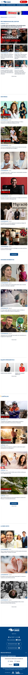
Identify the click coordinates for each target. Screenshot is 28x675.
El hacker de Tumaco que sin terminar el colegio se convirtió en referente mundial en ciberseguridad (14, 198)
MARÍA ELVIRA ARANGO (6, 373)
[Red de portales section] (26, 652)
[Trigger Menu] (2, 2)
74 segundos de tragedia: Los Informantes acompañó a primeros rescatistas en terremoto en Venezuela (12, 422)
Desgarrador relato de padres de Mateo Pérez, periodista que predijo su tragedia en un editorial (21, 56)
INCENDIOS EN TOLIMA (10, 4)
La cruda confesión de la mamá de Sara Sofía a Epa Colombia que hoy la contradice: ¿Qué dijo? (13, 285)
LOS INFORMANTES (4, 52)
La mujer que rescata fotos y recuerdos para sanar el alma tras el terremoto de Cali (13, 26)
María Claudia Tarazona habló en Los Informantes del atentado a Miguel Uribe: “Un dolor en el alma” (14, 552)
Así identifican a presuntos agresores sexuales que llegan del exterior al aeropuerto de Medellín (13, 223)
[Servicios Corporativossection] (26, 656)
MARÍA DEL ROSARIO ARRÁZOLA (20, 374)
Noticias (11, 661)
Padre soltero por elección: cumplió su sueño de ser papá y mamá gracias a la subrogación (13, 447)
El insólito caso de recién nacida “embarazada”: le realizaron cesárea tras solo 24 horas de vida (13, 577)
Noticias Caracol (4, 17)
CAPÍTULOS (3, 23)
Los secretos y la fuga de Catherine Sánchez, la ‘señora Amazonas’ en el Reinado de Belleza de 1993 (12, 122)
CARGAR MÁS (14, 254)
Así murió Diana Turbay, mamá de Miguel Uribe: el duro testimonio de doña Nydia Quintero (12, 602)
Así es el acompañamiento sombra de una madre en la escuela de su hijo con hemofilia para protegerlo (13, 147)
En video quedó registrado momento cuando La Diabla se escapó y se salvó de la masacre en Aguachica (13, 310)
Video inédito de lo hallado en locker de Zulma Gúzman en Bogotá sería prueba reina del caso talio (7, 56)
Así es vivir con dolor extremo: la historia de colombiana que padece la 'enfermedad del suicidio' (20, 72)
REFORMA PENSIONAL (21, 4)
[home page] (14, 630)
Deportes (18, 661)
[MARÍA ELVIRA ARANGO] (7, 367)
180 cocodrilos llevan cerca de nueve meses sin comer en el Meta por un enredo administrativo (13, 498)
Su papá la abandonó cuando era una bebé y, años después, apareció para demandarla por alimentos (7, 72)
